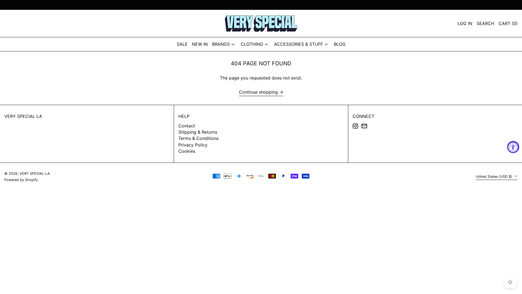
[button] (508, 23)
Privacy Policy (192, 145)
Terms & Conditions (198, 138)
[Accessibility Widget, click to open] (513, 147)
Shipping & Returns (197, 132)
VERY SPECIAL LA (23, 116)
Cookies (186, 151)
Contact (186, 125)
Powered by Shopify (21, 180)
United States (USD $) (494, 176)
